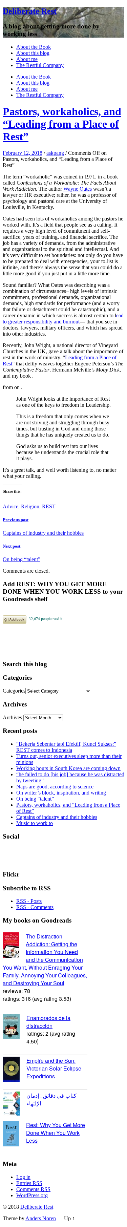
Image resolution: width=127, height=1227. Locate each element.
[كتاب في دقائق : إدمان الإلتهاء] (14, 1104)
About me (27, 59)
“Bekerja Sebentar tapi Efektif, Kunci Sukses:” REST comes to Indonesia (66, 747)
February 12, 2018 (22, 153)
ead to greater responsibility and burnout (63, 318)
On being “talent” (35, 799)
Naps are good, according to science (54, 786)
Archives (12, 717)
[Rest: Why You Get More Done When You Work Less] (14, 1134)
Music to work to (34, 823)
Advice (10, 506)
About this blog (32, 53)
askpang (55, 153)
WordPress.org (32, 1195)
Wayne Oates (77, 189)
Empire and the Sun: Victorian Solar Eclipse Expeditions (53, 1068)
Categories (14, 691)
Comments (33, 1189)
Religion (30, 506)
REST (49, 506)
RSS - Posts (29, 901)
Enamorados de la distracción (48, 1022)
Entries (29, 1183)
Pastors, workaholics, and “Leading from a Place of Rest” (62, 124)
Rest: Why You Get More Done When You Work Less (55, 1132)
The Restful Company (40, 65)
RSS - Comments (35, 907)
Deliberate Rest (30, 11)
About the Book (33, 47)
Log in (23, 1177)
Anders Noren (40, 1218)
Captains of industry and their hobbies (56, 817)
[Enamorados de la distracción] (14, 1027)
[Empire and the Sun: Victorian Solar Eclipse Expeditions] (14, 1070)
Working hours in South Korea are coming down (68, 768)
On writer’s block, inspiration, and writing (61, 793)
